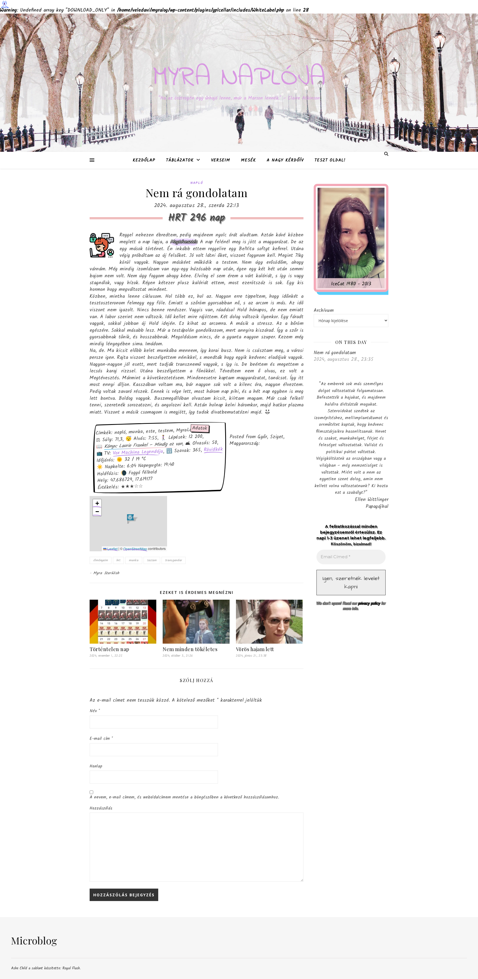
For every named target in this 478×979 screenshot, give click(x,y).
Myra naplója (239, 78)
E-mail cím (101, 738)
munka (134, 560)
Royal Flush (71, 968)
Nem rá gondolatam (335, 353)
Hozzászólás (101, 808)
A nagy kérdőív (285, 160)
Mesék (248, 160)
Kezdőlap (144, 160)
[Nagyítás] (374, 197)
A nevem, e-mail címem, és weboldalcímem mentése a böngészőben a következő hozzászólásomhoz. (184, 797)
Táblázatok (180, 160)
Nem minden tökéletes (190, 649)
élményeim (100, 560)
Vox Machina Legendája (138, 452)
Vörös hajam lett (255, 649)
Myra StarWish (106, 573)
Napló (196, 183)
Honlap (96, 766)
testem (152, 560)
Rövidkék (213, 449)
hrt (118, 560)
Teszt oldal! (330, 160)
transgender (173, 560)
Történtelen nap (109, 649)
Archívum (324, 310)
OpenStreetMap (135, 549)
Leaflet (112, 549)
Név (95, 711)
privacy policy (369, 603)
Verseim (220, 160)
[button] (130, 519)
